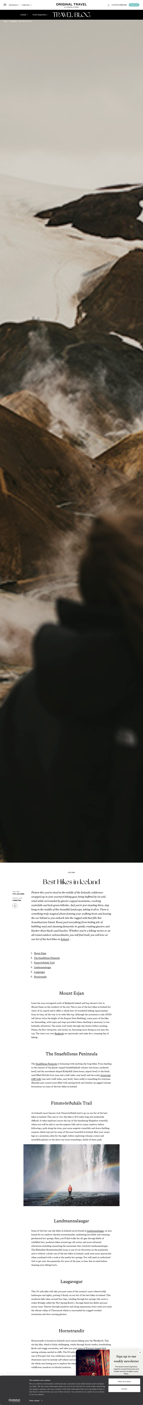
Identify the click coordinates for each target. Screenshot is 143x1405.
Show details (34, 1401)
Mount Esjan (40, 953)
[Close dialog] (140, 1352)
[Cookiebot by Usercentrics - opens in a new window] (14, 1400)
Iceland (71, 872)
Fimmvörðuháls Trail (44, 962)
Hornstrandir (40, 976)
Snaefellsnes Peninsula (46, 1063)
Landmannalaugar (42, 967)
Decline (124, 1389)
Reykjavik (59, 1033)
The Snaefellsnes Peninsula (47, 957)
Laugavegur (39, 972)
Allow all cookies (124, 1381)
